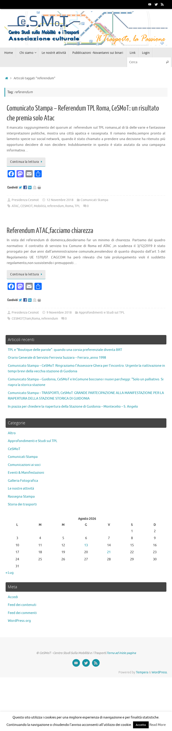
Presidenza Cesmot (25, 200)
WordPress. (160, 672)
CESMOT (26, 206)
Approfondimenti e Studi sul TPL (102, 312)
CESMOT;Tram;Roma (26, 318)
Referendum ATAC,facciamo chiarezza (50, 231)
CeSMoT (14, 449)
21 (109, 552)
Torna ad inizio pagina (121, 653)
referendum (55, 206)
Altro (12, 433)
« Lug (10, 573)
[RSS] (162, 4)
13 (86, 545)
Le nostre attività (21, 488)
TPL (77, 206)
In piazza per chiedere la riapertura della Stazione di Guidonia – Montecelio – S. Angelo (73, 406)
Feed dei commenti (22, 613)
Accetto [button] (141, 725)
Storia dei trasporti (22, 504)
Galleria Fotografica (23, 481)
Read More (157, 725)
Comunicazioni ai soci (24, 465)
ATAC (15, 206)
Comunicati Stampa (94, 200)
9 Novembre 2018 (59, 312)
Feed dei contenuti (22, 605)
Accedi (13, 597)
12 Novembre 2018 (60, 200)
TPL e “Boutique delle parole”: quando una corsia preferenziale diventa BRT (65, 350)
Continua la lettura (24, 162)
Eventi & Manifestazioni (26, 473)
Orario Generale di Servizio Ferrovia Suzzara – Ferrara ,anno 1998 (57, 358)
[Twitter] (156, 4)
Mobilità (40, 206)
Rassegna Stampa (21, 496)
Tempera (142, 672)
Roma (69, 206)
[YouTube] (150, 4)
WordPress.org (19, 621)
